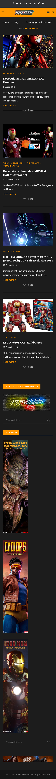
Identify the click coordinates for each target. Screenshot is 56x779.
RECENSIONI (18, 163)
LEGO (5, 338)
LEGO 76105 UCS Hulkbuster (22, 342)
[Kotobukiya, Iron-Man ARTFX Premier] (28, 51)
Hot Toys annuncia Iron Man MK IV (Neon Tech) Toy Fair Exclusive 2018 (28, 258)
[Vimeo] (35, 3)
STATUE (21, 74)
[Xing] (39, 3)
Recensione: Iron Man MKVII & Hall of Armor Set (25, 173)
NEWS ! (18, 252)
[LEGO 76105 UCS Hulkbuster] (28, 315)
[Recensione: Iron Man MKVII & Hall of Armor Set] (28, 141)
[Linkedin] (21, 3)
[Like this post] (24, 110)
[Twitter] (17, 3)
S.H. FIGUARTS (33, 163)
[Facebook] (13, 3)
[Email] (30, 3)
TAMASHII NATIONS (11, 166)
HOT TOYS (7, 252)
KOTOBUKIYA (8, 74)
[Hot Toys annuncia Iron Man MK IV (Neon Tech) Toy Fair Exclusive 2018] (28, 229)
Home (6, 22)
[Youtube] (26, 3)
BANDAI (6, 163)
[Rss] (43, 3)
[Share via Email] (31, 110)
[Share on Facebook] (28, 110)
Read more (8, 105)
